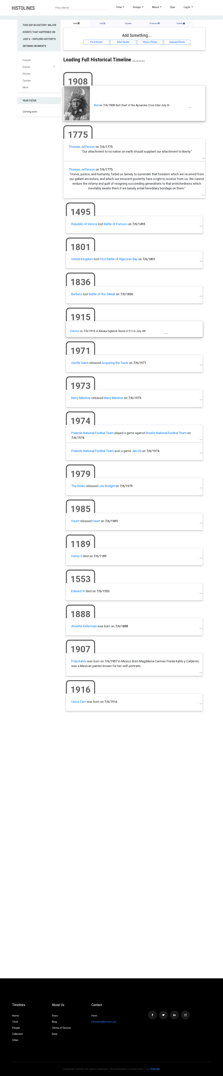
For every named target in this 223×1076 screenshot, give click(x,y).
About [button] (155, 7)
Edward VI (78, 591)
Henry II (76, 556)
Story (55, 1015)
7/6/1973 (134, 398)
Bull (96, 105)
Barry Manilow (81, 398)
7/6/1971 (139, 363)
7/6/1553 (103, 591)
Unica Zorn (78, 701)
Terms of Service (61, 1027)
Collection (17, 1034)
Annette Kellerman (84, 626)
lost (100, 224)
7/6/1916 (110, 701)
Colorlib (155, 1069)
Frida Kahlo (78, 661)
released (95, 363)
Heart (75, 521)
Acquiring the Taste (115, 363)
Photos (26, 73)
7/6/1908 (109, 105)
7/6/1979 (126, 486)
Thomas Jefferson (82, 147)
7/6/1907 (111, 661)
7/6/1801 (149, 259)
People (16, 1027)
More (25, 87)
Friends (27, 60)
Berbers (76, 294)
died (86, 556)
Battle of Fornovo (115, 224)
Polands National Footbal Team (92, 433)
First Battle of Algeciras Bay (119, 259)
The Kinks (78, 486)
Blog (54, 1021)
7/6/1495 (138, 224)
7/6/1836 (126, 294)
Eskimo (74, 331)
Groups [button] (137, 7)
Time (15, 1021)
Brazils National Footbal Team (166, 433)
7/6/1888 (121, 626)
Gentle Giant (79, 363)
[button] (210, 7)
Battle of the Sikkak (102, 294)
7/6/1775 (106, 147)
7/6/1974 (77, 437)
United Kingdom (82, 259)
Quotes (27, 80)
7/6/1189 (100, 556)
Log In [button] (187, 7)
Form (94, 1015)
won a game (122, 451)
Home (15, 1015)
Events (26, 67)
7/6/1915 (89, 331)
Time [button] (119, 7)
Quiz (172, 7)
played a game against (129, 433)
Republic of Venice (84, 224)
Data (54, 1034)
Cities (15, 1040)
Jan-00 (136, 451)
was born (104, 626)
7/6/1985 (111, 521)
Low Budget (106, 486)
